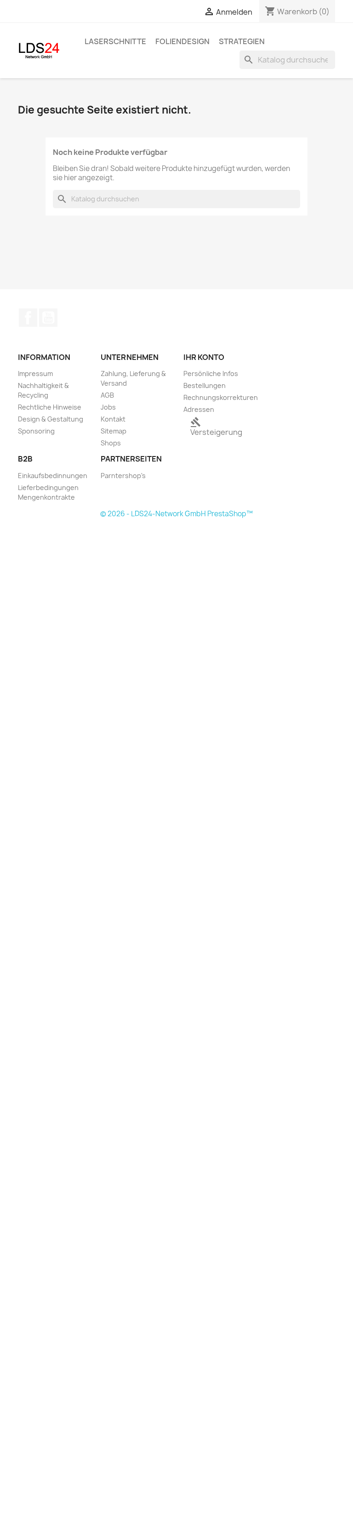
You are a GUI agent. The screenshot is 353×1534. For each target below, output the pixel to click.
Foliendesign (182, 41)
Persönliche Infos (210, 373)
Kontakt (113, 419)
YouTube (48, 317)
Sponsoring (36, 431)
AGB (107, 395)
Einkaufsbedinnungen (52, 475)
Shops (111, 443)
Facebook (28, 317)
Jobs (108, 407)
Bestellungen (204, 385)
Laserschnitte (115, 41)
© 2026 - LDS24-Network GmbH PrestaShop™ (176, 514)
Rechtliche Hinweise (49, 407)
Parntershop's (123, 475)
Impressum (35, 373)
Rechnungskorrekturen (220, 397)
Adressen (198, 409)
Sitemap (113, 431)
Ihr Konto (203, 357)
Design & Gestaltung (50, 419)
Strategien (242, 41)
